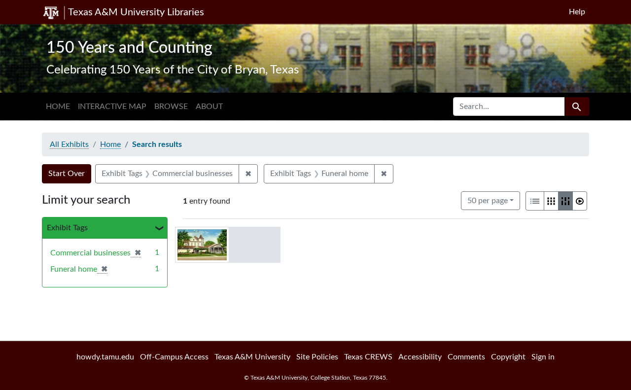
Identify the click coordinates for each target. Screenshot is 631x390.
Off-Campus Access (174, 357)
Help (577, 12)
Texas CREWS (368, 357)
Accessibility (420, 357)
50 (487, 200)
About (209, 106)
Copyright (508, 357)
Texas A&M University (252, 357)
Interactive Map (112, 106)
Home (58, 106)
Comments (466, 357)
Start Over (66, 173)
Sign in (543, 357)
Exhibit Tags (67, 228)
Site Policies (317, 357)
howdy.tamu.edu (105, 357)
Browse (171, 106)
